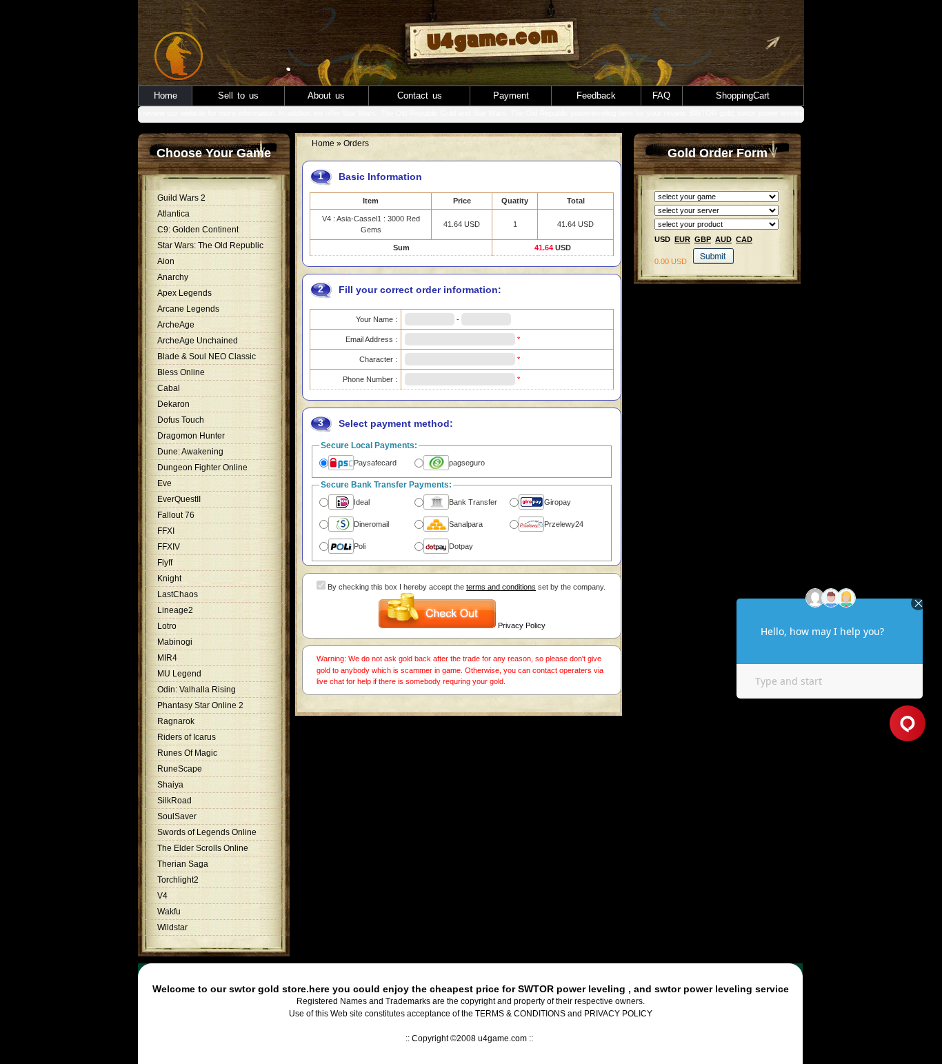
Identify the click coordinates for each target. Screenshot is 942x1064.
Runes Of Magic (187, 753)
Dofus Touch (180, 420)
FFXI (165, 531)
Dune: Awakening (190, 451)
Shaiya (170, 785)
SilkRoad (174, 800)
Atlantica (173, 214)
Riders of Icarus (186, 737)
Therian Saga (182, 864)
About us (326, 95)
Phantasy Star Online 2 (200, 705)
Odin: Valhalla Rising (196, 689)
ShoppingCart (743, 95)
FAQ (661, 95)
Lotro (167, 626)
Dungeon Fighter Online (202, 467)
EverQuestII (179, 499)
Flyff (164, 563)
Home (165, 95)
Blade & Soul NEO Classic (206, 356)
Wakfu (169, 911)
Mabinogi (174, 642)
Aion (165, 261)
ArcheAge (175, 325)
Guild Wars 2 (181, 198)
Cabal (168, 388)
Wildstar (172, 927)
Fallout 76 (175, 515)
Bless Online (181, 372)
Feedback (596, 95)
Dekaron (173, 404)
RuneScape (179, 769)
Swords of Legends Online (207, 832)
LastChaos (177, 594)
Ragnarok (175, 721)
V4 (162, 896)
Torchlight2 (178, 880)
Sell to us (238, 95)
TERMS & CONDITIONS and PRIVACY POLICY (563, 1013)
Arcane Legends (188, 309)
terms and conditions (501, 587)
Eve (164, 483)
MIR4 (167, 658)
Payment (511, 95)
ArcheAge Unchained (197, 340)
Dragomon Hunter (191, 436)
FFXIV (168, 547)
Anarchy (172, 277)
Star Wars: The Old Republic (210, 245)
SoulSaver (177, 816)
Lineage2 (175, 610)
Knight (169, 578)
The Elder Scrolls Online (202, 848)
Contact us (419, 95)
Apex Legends (184, 293)
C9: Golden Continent (198, 229)
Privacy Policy (521, 625)
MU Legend (179, 674)
